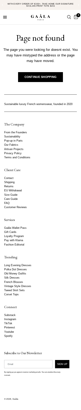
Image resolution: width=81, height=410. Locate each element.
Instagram (10, 319)
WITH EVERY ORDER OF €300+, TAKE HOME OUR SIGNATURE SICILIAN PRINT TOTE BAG (40, 5)
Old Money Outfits (15, 273)
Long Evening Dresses (17, 265)
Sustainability (12, 136)
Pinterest (9, 327)
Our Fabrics (11, 145)
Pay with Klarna (13, 240)
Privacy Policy (13, 153)
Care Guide (11, 199)
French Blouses (13, 282)
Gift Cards (10, 232)
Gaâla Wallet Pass (15, 227)
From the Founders (15, 132)
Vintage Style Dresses (17, 286)
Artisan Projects (13, 149)
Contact (9, 178)
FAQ (7, 203)
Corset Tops (11, 294)
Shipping (9, 182)
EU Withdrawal (13, 190)
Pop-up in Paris (13, 140)
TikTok (8, 323)
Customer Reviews (15, 207)
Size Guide (10, 194)
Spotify (8, 336)
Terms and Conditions (17, 157)
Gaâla (15, 399)
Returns (9, 186)
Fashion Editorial (14, 244)
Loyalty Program (14, 236)
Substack (10, 315)
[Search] (69, 17)
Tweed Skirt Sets (14, 290)
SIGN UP (62, 364)
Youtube (9, 331)
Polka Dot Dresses (15, 269)
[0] (75, 17)
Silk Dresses (12, 277)
